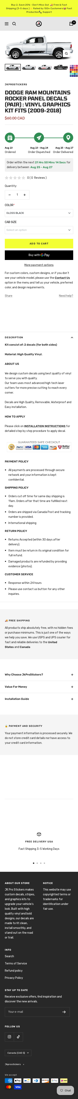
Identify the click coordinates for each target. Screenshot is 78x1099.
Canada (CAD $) (16, 1052)
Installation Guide (17, 699)
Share (8, 296)
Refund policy (14, 970)
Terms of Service (16, 963)
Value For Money (16, 686)
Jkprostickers (16, 84)
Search (9, 956)
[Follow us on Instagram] (9, 1036)
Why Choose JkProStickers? (24, 674)
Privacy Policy (14, 978)
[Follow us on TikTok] (18, 1036)
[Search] (14, 24)
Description (14, 337)
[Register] (64, 1012)
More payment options (39, 265)
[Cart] (71, 24)
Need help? (66, 296)
